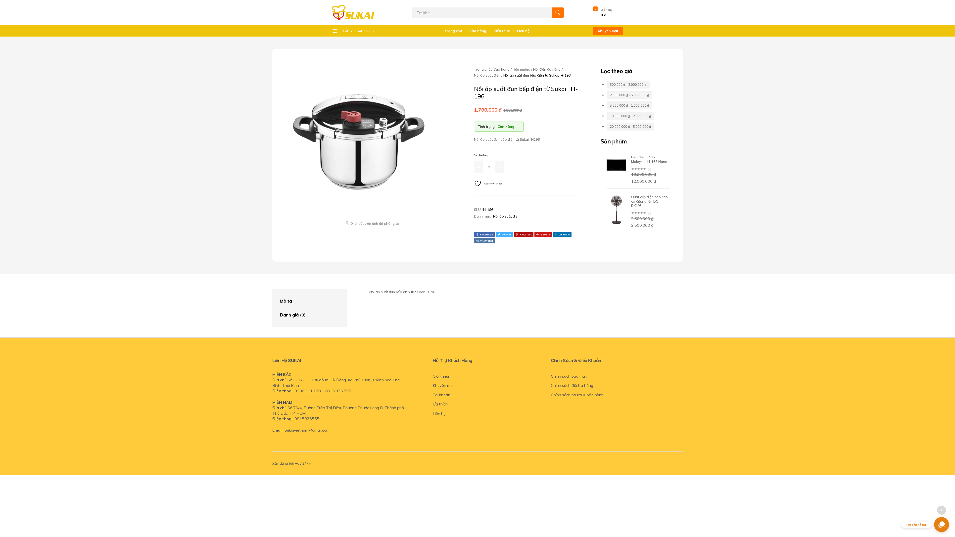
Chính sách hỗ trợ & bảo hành (577, 394)
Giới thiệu (441, 376)
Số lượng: (481, 155)
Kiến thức (502, 31)
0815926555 (306, 418)
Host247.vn (304, 463)
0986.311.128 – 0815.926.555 (322, 390)
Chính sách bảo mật (569, 376)
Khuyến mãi (443, 385)
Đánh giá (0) (293, 315)
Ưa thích (440, 404)
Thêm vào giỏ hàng (534, 167)
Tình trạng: (486, 126)
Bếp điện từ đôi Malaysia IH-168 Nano (649, 159)
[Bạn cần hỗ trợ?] (941, 524)
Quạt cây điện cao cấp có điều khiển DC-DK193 (649, 201)
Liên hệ (523, 31)
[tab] (305, 301)
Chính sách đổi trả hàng (572, 385)
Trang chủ (453, 31)
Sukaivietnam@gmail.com (307, 430)
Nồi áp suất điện (506, 216)
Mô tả (286, 301)
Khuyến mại (608, 31)
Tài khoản (441, 394)
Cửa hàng (477, 31)
